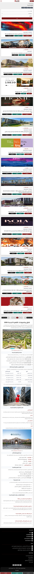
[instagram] (15, 565)
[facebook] (20, 565)
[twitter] (18, 565)
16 (8, 317)
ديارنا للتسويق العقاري (12, 568)
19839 (31, 1)
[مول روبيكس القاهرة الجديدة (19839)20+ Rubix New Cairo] (17, 48)
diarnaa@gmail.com (27, 538)
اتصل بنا (27, 35)
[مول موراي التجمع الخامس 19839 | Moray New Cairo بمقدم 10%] (17, 246)
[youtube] (13, 565)
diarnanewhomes (28, 540)
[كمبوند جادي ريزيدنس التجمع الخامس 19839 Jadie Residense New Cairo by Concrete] (17, 166)
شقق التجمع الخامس (16, 350)
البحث (17, 18)
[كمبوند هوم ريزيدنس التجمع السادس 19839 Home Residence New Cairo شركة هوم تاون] (17, 106)
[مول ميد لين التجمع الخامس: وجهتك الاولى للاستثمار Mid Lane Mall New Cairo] (17, 29)
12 (12, 317)
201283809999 (28, 534)
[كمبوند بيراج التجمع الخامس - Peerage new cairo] (17, 86)
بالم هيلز (29, 461)
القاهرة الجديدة (30, 557)
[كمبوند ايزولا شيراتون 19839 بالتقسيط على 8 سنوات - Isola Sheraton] (17, 206)
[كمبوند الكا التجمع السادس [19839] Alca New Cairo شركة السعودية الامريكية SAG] (17, 67)
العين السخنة (31, 562)
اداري (31, 7)
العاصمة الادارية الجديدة (29, 555)
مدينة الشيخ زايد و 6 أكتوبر (29, 560)
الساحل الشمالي (30, 559)
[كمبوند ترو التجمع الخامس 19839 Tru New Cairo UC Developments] (17, 147)
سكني (26, 7)
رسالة (9, 35)
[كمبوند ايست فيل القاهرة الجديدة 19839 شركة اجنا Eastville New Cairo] (17, 265)
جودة (16, 570)
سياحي (23, 7)
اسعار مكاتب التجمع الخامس (17, 450)
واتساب (18, 35)
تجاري (29, 7)
